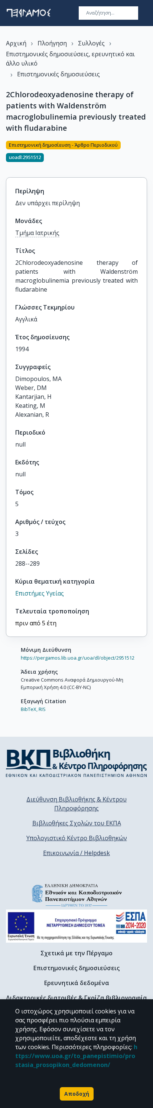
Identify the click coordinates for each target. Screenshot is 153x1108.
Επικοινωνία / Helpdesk (76, 853)
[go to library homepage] (76, 763)
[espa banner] (76, 926)
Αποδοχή (76, 1093)
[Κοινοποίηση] (144, 155)
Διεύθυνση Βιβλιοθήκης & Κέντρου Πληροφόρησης (76, 803)
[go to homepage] (28, 13)
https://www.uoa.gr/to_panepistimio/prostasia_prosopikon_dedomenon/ (76, 1056)
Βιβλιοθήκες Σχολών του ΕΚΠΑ (76, 823)
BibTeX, (29, 709)
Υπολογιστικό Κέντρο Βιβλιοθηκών (76, 838)
